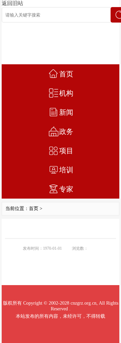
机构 (66, 93)
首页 (66, 74)
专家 (66, 189)
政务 (66, 132)
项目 (66, 151)
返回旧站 (12, 3)
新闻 (66, 112)
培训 (66, 170)
